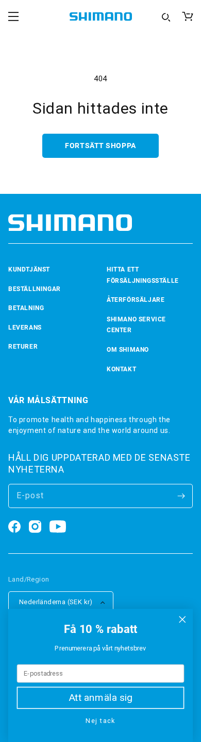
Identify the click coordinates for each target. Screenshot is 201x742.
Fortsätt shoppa (100, 145)
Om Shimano (128, 349)
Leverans (25, 327)
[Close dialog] (182, 619)
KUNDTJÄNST (29, 269)
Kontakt (121, 369)
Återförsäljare (135, 299)
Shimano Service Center (136, 325)
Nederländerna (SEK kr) (56, 602)
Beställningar (34, 289)
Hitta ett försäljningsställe (143, 275)
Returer (23, 346)
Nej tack (100, 721)
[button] (13, 16)
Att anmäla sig (101, 697)
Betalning (26, 308)
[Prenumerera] (181, 496)
